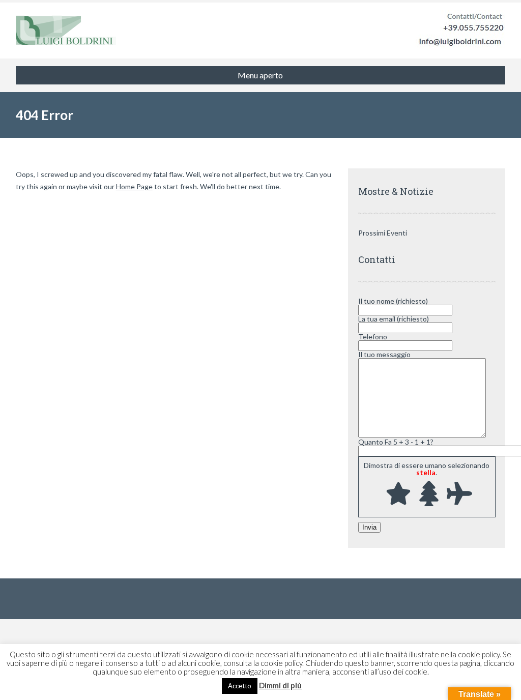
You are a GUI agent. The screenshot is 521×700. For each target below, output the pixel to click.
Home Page (134, 186)
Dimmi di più (280, 685)
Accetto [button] (239, 686)
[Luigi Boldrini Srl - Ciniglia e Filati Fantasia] (66, 30)
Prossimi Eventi (382, 232)
